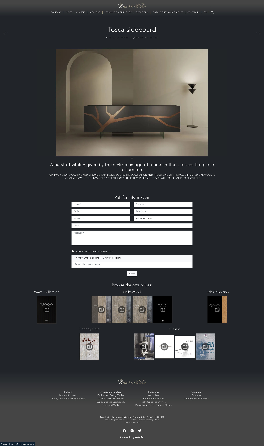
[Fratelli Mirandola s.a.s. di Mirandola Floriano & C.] (132, 5)
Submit (132, 274)
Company (56, 12)
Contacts (193, 12)
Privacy (4, 444)
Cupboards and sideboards (141, 38)
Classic (81, 12)
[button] (132, 158)
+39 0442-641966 (132, 422)
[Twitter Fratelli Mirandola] (139, 430)
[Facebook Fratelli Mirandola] (124, 430)
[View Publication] (47, 309)
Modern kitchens (67, 395)
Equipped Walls (111, 405)
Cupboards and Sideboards (111, 402)
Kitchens (95, 12)
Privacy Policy (107, 251)
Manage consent (26, 444)
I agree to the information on (94, 251)
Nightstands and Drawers (153, 402)
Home (108, 38)
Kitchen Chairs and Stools (111, 399)
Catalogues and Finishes (168, 12)
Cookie (12, 444)
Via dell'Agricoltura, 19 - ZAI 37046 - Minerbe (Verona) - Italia (132, 420)
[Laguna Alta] (259, 32)
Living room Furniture (118, 12)
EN (205, 12)
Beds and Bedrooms (153, 399)
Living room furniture (121, 38)
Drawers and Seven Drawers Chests (153, 405)
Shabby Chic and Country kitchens (67, 399)
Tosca (155, 38)
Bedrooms (142, 12)
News (69, 12)
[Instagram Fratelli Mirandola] (132, 430)
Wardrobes (153, 395)
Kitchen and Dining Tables (110, 395)
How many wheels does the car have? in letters (97, 258)
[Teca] (5, 32)
